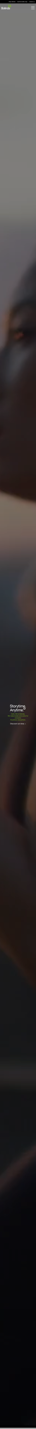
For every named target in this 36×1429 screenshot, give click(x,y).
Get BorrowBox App (22, 1)
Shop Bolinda (12, 1)
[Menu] (33, 7)
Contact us (32, 1)
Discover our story (17, 724)
